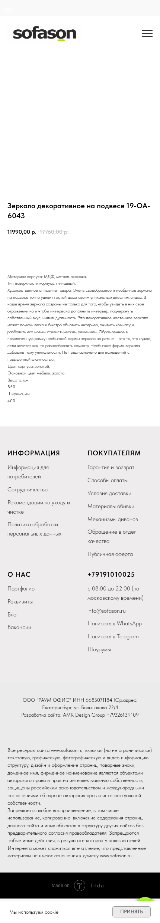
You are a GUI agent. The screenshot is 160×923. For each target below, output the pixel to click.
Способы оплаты (107, 480)
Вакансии (19, 627)
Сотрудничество (27, 489)
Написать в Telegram (113, 636)
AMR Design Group (84, 715)
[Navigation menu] (8, 8)
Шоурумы (99, 649)
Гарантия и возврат (110, 467)
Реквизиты (20, 601)
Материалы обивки (110, 506)
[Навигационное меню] (147, 33)
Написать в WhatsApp (114, 623)
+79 (93, 574)
